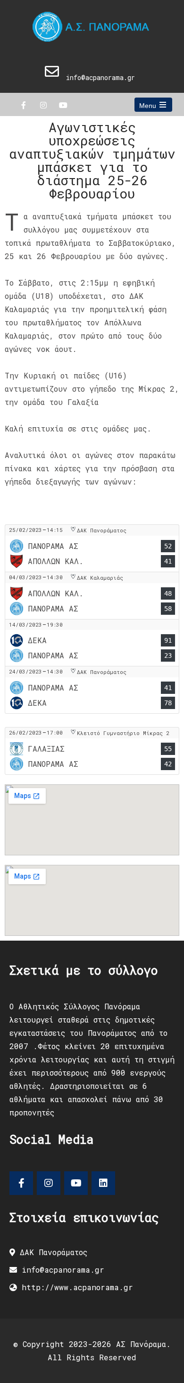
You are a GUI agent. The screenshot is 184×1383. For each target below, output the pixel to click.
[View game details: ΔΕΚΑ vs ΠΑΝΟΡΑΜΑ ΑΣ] (92, 643)
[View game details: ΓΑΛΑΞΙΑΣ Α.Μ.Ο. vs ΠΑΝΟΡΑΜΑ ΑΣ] (92, 750)
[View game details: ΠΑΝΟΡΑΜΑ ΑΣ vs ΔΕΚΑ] (92, 689)
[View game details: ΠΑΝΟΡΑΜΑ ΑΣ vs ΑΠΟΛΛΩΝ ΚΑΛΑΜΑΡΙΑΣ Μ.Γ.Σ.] (92, 548)
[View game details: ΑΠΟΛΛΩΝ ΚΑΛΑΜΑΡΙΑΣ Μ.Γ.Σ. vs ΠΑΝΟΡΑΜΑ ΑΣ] (92, 595)
